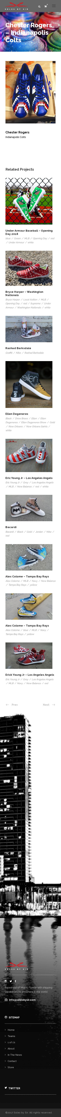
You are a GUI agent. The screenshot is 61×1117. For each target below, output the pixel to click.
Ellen (34, 418)
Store (11, 1067)
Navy (34, 581)
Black (8, 418)
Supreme (35, 303)
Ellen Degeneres (16, 413)
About (11, 1048)
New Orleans (15, 426)
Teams (11, 1036)
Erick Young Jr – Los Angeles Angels (29, 674)
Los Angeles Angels (42, 482)
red (52, 238)
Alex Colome (12, 581)
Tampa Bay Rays (17, 584)
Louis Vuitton (30, 299)
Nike (18, 352)
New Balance (24, 486)
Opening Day (40, 238)
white (30, 242)
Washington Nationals (29, 307)
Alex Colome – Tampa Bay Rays (27, 576)
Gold (52, 422)
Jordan (39, 531)
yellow (33, 584)
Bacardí (11, 527)
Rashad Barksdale (18, 348)
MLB (26, 238)
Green (17, 238)
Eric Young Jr (12, 482)
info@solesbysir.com (22, 999)
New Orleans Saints (36, 426)
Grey (25, 482)
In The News (15, 1054)
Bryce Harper (12, 299)
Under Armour (16, 242)
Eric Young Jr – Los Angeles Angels (29, 478)
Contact (12, 1061)
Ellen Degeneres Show (33, 422)
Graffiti (8, 352)
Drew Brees (21, 418)
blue (7, 238)
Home (11, 1030)
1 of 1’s (11, 1042)
